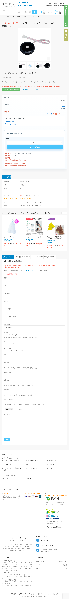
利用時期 (6, 389)
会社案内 (50, 468)
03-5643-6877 (10, 121)
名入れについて (60, 3)
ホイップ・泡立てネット (11, 237)
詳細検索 (28, 478)
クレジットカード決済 (32, 493)
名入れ (6, 342)
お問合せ (28, 464)
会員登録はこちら (28, 89)
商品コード (7, 324)
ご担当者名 (7, 293)
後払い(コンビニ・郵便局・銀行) (56, 495)
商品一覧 (5, 478)
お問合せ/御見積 (8, 257)
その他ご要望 (8, 414)
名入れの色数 (8, 348)
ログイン (45, 12)
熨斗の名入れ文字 (9, 372)
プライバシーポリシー (32, 468)
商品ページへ (12, 226)
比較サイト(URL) (8, 399)
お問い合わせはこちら (28, 73)
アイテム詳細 (7, 177)
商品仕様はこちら (10, 73)
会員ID (6, 278)
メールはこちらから (12, 124)
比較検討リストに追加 (66, 16)
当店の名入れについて (32, 460)
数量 (5, 355)
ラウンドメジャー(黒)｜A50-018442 (29, 24)
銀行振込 (6, 493)
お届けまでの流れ (49, 257)
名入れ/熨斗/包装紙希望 (22, 257)
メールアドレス (8, 309)
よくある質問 (57, 5)
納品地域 (6, 380)
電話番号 (7, 301)
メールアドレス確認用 (10, 316)
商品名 (6, 332)
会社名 (6, 285)
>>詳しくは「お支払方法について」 (55, 527)
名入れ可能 (28, 12)
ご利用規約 (51, 464)
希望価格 (6, 362)
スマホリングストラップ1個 (33, 237)
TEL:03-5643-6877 (30, 270)
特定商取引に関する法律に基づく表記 (28, 594)
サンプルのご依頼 (37, 257)
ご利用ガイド (48, 5)
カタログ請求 (51, 3)
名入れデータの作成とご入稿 (11, 460)
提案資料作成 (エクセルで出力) (11, 89)
